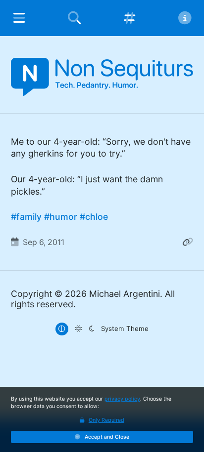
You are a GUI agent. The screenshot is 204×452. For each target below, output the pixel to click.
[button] (102, 437)
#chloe (94, 216)
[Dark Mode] (91, 329)
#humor (60, 216)
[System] (62, 329)
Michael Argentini (124, 293)
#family (26, 216)
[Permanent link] (187, 242)
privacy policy (122, 399)
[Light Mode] (78, 329)
